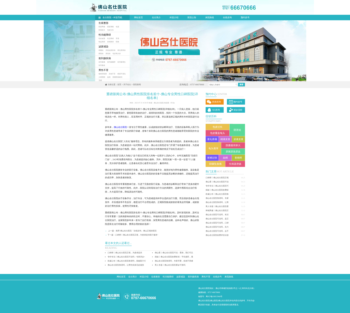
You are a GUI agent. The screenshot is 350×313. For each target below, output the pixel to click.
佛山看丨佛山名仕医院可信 (217, 182)
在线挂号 (217, 276)
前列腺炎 (102, 65)
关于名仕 (127, 85)
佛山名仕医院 (120, 127)
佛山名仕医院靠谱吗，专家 (217, 198)
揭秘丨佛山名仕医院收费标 (217, 190)
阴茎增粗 (110, 27)
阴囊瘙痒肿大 (233, 145)
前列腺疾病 (105, 58)
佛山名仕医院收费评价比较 (217, 235)
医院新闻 (137, 85)
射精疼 (238, 157)
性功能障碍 (105, 34)
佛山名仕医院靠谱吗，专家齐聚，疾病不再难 (174, 261)
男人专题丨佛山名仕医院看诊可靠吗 (170, 265)
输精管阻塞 (103, 74)
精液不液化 (121, 74)
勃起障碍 (102, 42)
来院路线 (209, 17)
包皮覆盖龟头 (217, 133)
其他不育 (112, 74)
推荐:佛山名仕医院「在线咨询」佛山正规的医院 (136, 231)
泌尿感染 (103, 46)
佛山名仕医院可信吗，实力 (217, 227)
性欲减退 (102, 38)
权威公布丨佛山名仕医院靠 (217, 194)
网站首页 (138, 17)
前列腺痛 (102, 62)
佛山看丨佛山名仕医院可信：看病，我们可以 (174, 253)
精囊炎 (101, 50)
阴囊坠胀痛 (215, 164)
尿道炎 (108, 53)
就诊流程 (238, 110)
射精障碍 (110, 42)
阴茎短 (237, 130)
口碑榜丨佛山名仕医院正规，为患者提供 (125, 253)
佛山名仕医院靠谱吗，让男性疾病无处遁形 (126, 265)
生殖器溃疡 (235, 164)
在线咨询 (227, 17)
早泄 (117, 38)
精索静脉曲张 (117, 77)
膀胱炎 (101, 53)
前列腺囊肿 (111, 62)
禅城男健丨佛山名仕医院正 (217, 210)
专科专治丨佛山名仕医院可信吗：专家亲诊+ (126, 257)
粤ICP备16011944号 (214, 296)
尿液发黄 (238, 139)
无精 (100, 80)
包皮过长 (110, 30)
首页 (119, 85)
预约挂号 (245, 17)
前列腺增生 (121, 62)
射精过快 (212, 157)
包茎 (117, 27)
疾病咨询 (216, 102)
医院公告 (191, 17)
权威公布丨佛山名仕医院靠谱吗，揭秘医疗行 (127, 261)
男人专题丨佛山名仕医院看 (217, 206)
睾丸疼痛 (212, 139)
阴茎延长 (102, 30)
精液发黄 (225, 139)
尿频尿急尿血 (233, 151)
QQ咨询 (216, 110)
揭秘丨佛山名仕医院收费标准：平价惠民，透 (174, 257)
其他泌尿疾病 (110, 50)
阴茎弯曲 (102, 27)
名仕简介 (156, 17)
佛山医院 (214, 301)
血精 (108, 77)
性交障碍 (110, 38)
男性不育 (103, 70)
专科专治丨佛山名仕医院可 (217, 186)
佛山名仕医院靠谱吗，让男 (217, 202)
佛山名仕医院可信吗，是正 (217, 219)
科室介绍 (174, 17)
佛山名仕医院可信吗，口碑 (217, 223)
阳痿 (117, 42)
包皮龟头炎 (117, 53)
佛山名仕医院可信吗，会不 (217, 231)
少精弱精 (102, 77)
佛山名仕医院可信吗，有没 (217, 215)
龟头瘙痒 (213, 148)
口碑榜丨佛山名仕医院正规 (217, 178)
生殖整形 (103, 23)
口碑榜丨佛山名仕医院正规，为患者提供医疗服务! (136, 235)
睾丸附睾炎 (121, 50)
